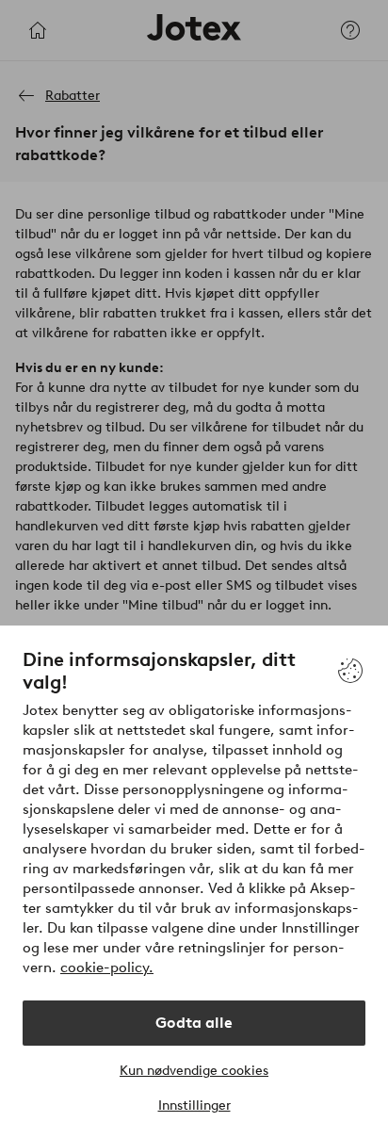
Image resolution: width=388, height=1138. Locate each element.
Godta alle (194, 1023)
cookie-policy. (107, 967)
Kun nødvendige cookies (194, 1071)
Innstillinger (194, 1105)
